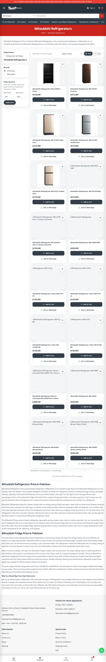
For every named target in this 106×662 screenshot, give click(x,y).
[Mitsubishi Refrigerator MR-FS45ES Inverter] (86, 73)
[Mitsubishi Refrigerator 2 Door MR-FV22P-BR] (86, 329)
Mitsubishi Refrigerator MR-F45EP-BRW (85, 242)
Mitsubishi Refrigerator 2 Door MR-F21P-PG (48, 295)
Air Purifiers (44, 22)
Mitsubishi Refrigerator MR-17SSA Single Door (48, 141)
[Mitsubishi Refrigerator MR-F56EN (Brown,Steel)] (48, 432)
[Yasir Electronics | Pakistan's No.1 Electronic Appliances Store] (16, 8)
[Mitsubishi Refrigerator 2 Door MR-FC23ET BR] (48, 329)
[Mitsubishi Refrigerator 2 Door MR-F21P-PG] (48, 278)
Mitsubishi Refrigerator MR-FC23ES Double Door (83, 141)
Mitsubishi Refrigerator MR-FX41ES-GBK (85, 191)
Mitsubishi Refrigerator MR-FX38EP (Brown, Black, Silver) (83, 448)
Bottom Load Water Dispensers (64, 22)
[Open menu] (4, 8)
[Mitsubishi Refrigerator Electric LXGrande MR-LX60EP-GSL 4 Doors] (48, 381)
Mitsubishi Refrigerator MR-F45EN (83, 396)
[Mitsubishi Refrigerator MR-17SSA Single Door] (48, 124)
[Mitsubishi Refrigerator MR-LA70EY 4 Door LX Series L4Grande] (48, 227)
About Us (5, 633)
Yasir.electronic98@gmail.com (13, 619)
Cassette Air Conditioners (89, 22)
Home (43, 33)
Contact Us (6, 638)
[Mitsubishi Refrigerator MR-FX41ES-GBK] (86, 176)
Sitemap (5, 646)
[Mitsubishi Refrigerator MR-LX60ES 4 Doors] (48, 73)
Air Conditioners (8, 22)
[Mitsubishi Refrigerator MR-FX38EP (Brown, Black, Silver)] (86, 432)
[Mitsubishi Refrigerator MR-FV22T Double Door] (48, 176)
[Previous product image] (34, 83)
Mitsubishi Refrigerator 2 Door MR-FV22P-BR (86, 346)
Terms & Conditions (63, 642)
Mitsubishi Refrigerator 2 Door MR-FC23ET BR (46, 346)
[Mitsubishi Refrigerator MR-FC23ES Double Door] (86, 124)
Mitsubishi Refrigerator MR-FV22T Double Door (48, 192)
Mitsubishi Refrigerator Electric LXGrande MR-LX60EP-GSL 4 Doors (45, 397)
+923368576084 (8, 615)
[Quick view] (62, 64)
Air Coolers (21, 22)
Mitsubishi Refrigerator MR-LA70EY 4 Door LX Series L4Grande (47, 243)
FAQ (57, 650)
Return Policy (60, 638)
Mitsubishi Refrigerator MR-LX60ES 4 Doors (46, 90)
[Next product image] (63, 83)
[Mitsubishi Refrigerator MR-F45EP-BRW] (86, 227)
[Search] (101, 16)
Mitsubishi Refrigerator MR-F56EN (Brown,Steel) (45, 448)
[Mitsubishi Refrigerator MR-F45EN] (86, 381)
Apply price (10, 102)
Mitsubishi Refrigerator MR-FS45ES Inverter (83, 90)
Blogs (4, 642)
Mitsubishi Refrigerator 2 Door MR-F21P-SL (85, 295)
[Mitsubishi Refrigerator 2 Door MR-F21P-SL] (86, 278)
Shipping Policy (61, 646)
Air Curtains (33, 22)
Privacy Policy (60, 633)
